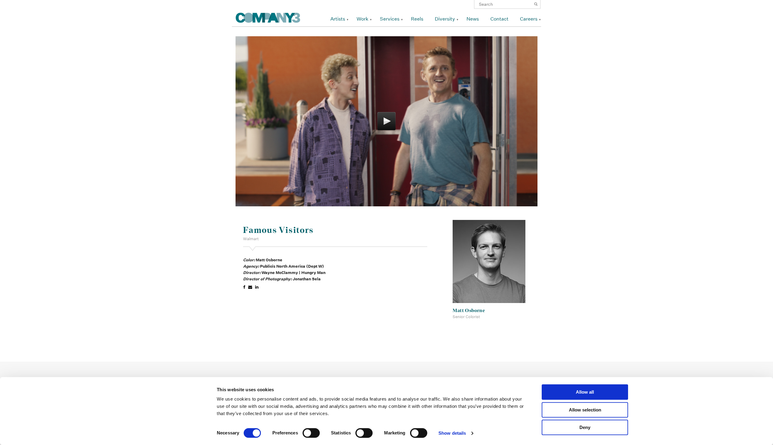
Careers (528, 19)
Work (362, 19)
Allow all (585, 392)
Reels (417, 19)
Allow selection (585, 409)
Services (389, 19)
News (473, 19)
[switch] (311, 433)
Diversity (445, 19)
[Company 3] (268, 16)
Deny (584, 427)
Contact (499, 19)
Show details (452, 433)
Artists (337, 19)
